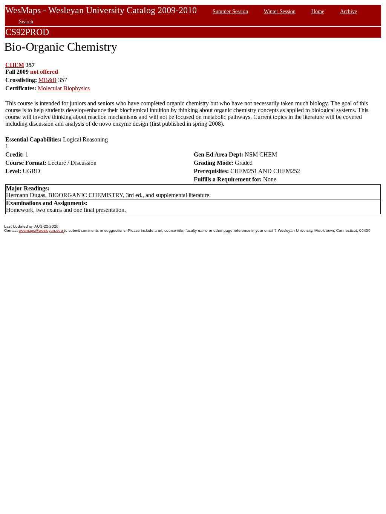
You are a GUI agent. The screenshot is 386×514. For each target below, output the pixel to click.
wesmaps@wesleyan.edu (41, 230)
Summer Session (230, 11)
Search (26, 21)
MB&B (47, 80)
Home (317, 11)
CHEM (14, 65)
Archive (348, 11)
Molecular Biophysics (64, 88)
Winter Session (280, 11)
